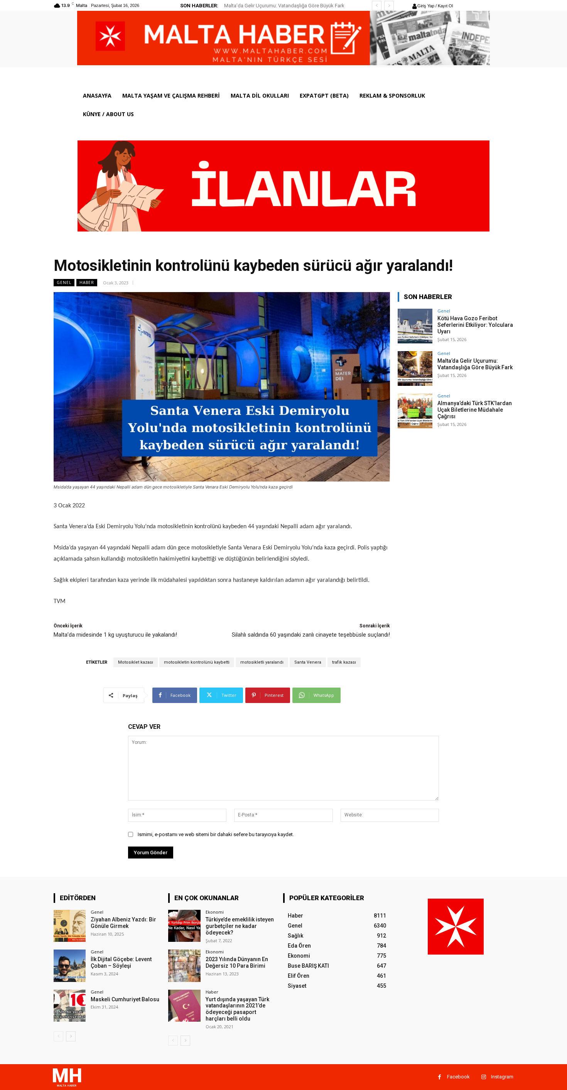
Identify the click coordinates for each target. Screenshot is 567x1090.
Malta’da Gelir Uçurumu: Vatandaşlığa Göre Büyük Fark (475, 364)
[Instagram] (483, 1077)
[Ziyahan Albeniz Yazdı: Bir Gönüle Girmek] (70, 926)
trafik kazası (344, 662)
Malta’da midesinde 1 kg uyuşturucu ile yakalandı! (115, 634)
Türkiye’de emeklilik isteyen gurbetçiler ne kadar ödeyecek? (240, 926)
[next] (389, 5)
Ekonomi (215, 912)
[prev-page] (58, 1036)
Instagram (502, 1077)
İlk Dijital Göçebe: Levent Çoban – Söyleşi (121, 962)
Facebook (458, 1077)
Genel (64, 282)
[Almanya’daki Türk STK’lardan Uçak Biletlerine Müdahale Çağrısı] (415, 411)
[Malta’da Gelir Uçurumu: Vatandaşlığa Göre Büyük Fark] (415, 368)
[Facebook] (439, 1077)
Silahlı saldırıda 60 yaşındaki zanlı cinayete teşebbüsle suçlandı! (311, 634)
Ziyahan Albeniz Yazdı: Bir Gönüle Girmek (123, 922)
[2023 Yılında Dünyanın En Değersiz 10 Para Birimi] (184, 966)
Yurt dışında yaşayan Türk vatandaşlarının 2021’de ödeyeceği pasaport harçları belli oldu (237, 1009)
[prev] (376, 5)
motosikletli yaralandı (262, 662)
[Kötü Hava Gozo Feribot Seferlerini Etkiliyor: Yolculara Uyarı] (415, 326)
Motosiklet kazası (135, 662)
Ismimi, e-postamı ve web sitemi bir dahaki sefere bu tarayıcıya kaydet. (216, 834)
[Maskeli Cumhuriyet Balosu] (70, 1006)
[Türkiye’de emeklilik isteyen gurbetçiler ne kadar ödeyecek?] (184, 926)
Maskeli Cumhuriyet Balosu (125, 999)
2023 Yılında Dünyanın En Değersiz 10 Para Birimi (237, 962)
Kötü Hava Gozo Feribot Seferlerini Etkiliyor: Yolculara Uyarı (475, 325)
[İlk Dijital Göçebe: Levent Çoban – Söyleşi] (70, 966)
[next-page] (71, 1036)
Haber (86, 282)
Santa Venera (307, 662)
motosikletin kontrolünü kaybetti (197, 662)
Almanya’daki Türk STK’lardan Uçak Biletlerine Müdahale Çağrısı (474, 409)
